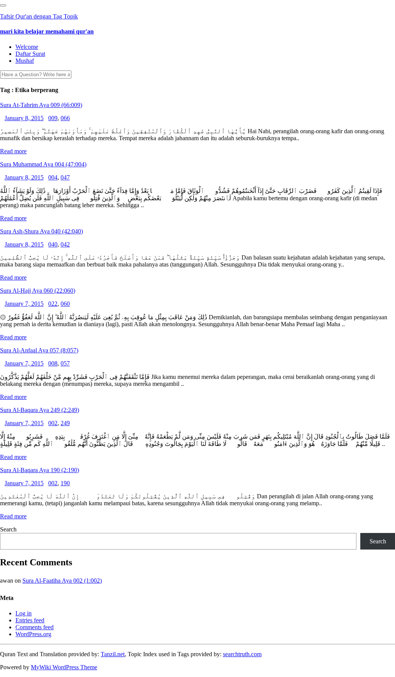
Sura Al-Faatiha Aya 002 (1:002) (62, 580)
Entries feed (29, 620)
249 (65, 423)
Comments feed (34, 627)
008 (52, 363)
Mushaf (24, 60)
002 (52, 423)
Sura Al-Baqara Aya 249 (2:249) (39, 410)
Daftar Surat (30, 53)
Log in (23, 613)
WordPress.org (33, 634)
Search (8, 529)
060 (65, 303)
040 (52, 244)
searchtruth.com (242, 654)
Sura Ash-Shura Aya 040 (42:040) (41, 231)
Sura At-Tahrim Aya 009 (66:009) (41, 105)
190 (65, 483)
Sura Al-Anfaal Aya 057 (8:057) (39, 350)
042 (65, 244)
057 (65, 363)
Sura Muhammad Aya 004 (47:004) (43, 164)
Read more (13, 151)
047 (65, 177)
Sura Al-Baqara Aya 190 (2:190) (39, 470)
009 (52, 118)
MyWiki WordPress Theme (64, 667)
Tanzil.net (113, 654)
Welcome (26, 47)
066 (65, 118)
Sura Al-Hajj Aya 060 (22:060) (37, 290)
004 (52, 177)
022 (52, 303)
